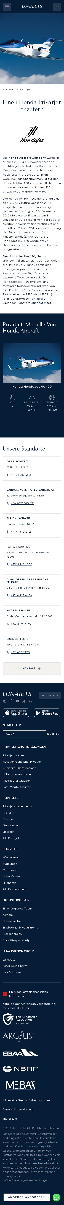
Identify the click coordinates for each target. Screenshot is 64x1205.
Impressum (10, 1118)
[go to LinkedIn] (30, 701)
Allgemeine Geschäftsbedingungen (26, 1100)
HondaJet (10, 183)
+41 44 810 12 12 (21, 531)
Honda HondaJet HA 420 (32, 386)
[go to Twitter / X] (24, 701)
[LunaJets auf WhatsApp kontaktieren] (56, 1197)
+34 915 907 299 (21, 624)
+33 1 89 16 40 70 (21, 564)
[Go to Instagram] (4, 701)
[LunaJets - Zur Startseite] (32, 6)
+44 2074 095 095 (22, 503)
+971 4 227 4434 (21, 595)
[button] (57, 7)
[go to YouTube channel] (17, 701)
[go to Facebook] (11, 701)
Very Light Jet (50, 207)
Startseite (8, 89)
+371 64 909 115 (20, 652)
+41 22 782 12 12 (21, 474)
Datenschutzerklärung (18, 1109)
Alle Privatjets (24, 89)
